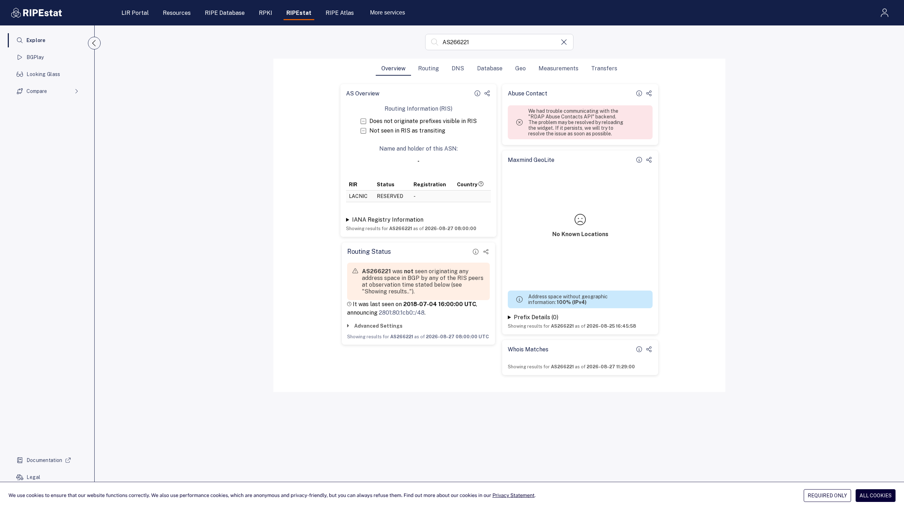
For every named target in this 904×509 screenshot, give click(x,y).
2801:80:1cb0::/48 (401, 312)
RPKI (265, 13)
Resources (177, 13)
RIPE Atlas (340, 13)
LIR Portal (135, 13)
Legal (33, 477)
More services (387, 13)
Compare (36, 91)
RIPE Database (225, 13)
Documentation (44, 460)
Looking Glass (43, 74)
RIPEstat (298, 13)
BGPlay (35, 57)
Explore (36, 40)
